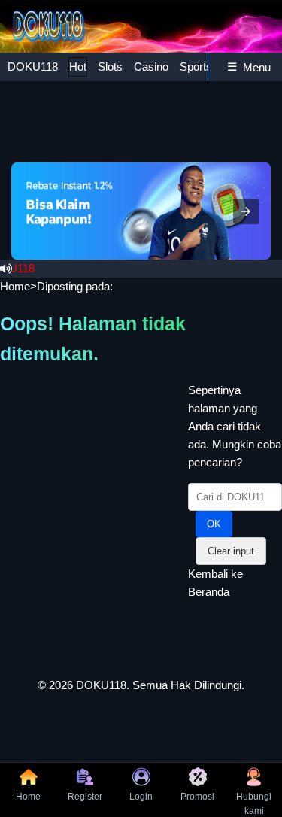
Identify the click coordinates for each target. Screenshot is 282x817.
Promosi (197, 796)
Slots (110, 66)
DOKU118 (33, 66)
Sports (196, 66)
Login (141, 796)
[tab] (33, 67)
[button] (246, 211)
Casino (151, 66)
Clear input (231, 551)
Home (15, 286)
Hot (77, 66)
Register (85, 796)
